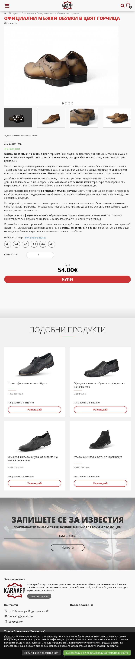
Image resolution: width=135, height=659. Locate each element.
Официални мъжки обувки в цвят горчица (58, 13)
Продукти (13, 13)
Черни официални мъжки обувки (27, 383)
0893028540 (16, 621)
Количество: (11, 254)
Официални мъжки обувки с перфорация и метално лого (99, 384)
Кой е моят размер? (35, 237)
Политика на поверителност (41, 652)
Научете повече (39, 596)
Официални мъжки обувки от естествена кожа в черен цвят (33, 458)
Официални (27, 13)
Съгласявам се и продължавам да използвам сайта (97, 652)
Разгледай (34, 409)
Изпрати (68, 547)
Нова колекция (16, 393)
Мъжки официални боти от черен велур (98, 457)
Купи (67, 279)
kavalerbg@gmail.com (21, 616)
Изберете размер (25, 237)
